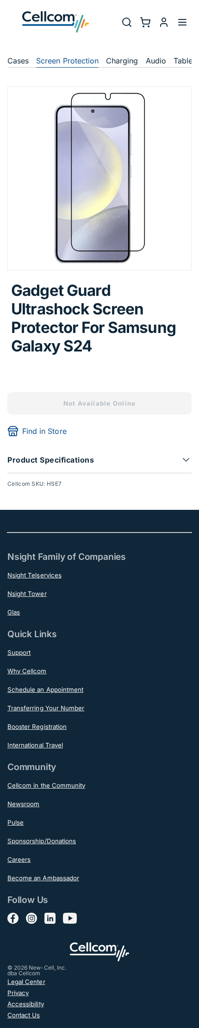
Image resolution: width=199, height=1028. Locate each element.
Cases (18, 60)
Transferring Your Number (45, 708)
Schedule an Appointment (45, 689)
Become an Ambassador (43, 878)
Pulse (15, 822)
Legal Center (26, 981)
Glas (13, 612)
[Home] (55, 22)
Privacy (18, 993)
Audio (156, 60)
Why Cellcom (27, 671)
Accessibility (25, 1004)
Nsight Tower (27, 593)
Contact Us (23, 1015)
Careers (19, 859)
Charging (122, 60)
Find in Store (44, 431)
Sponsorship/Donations (41, 841)
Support (19, 652)
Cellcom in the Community (46, 785)
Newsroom (23, 804)
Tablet (184, 60)
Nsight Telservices (34, 575)
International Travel (35, 745)
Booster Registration (37, 726)
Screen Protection (67, 60)
